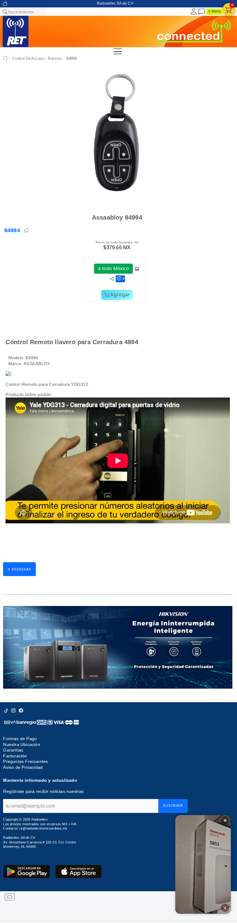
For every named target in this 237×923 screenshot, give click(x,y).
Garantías (13, 750)
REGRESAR (19, 569)
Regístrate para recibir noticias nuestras (43, 791)
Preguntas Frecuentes (25, 761)
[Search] (4, 11)
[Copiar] (27, 230)
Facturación (15, 755)
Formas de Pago (20, 738)
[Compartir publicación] (112, 279)
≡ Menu (214, 11)
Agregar (120, 294)
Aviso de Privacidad (23, 767)
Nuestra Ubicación (21, 744)
